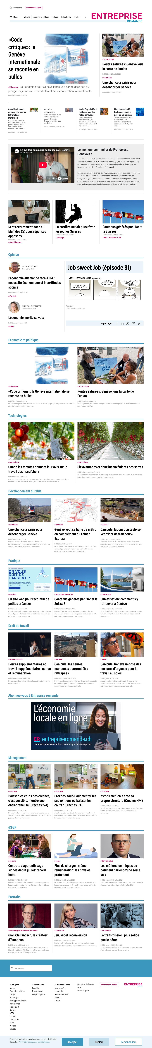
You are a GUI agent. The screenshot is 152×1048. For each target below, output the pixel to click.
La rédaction (59, 991)
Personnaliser (128, 1042)
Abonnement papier (33, 7)
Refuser (99, 1042)
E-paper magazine (38, 994)
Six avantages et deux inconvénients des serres (110, 466)
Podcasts (13, 1025)
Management (17, 757)
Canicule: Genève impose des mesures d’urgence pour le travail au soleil (120, 668)
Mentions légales (83, 990)
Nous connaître (60, 988)
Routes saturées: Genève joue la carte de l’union (122, 66)
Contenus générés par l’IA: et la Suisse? (122, 229)
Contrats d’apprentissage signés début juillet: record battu (27, 870)
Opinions (13, 1010)
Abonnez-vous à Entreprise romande (33, 695)
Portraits (14, 896)
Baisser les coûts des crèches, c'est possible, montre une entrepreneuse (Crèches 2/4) (29, 800)
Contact (57, 1000)
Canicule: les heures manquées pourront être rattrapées (71, 668)
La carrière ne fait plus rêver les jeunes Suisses (75, 229)
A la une (27, 16)
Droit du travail (18, 625)
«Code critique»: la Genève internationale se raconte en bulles (24, 57)
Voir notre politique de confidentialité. (34, 1041)
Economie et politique (41, 16)
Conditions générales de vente (85, 986)
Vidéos (12, 1022)
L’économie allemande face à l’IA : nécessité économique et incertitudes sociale (34, 282)
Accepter (72, 1042)
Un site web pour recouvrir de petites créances (28, 601)
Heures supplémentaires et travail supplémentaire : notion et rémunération (29, 668)
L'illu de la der (14, 1019)
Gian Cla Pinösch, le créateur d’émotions (28, 937)
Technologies (66, 16)
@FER (12, 827)
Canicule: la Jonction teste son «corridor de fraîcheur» (121, 531)
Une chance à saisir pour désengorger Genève (119, 84)
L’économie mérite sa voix (26, 317)
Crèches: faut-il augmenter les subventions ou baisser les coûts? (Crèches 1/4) (75, 800)
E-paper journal (37, 991)
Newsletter (36, 988)
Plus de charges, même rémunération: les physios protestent (72, 870)
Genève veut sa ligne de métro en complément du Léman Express (75, 533)
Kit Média (13, 1028)
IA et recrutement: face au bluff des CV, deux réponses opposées (27, 231)
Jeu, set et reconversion (70, 935)
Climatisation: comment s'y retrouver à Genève (119, 601)
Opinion (13, 254)
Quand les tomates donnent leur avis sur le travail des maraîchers (37, 469)
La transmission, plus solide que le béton (119, 937)
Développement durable (24, 491)
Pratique (55, 16)
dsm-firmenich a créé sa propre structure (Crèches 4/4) (121, 798)
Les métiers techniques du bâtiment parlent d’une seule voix (120, 870)
